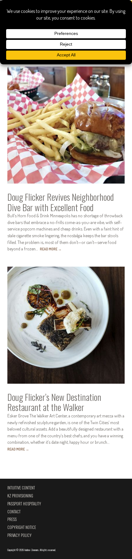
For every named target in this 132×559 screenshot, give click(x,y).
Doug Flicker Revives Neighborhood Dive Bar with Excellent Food (60, 202)
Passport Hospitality (24, 504)
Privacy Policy (19, 535)
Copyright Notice (21, 527)
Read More (51, 249)
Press (12, 519)
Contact (14, 512)
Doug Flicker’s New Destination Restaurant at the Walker (54, 402)
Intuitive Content (21, 488)
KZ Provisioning (20, 496)
